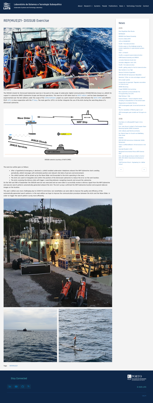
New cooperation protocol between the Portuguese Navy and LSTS (129, 93)
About (80, 6)
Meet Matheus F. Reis (124, 96)
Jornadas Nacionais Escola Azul (127, 60)
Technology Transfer (134, 6)
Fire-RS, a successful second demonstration (130, 55)
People (104, 6)
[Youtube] (16, 386)
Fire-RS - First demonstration (126, 65)
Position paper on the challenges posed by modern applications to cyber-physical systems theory (131, 48)
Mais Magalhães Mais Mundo (127, 31)
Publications (113, 6)
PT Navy (34, 100)
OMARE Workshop (123, 87)
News (121, 6)
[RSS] (28, 386)
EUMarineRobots (50, 98)
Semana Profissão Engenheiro (127, 72)
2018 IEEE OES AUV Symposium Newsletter (130, 75)
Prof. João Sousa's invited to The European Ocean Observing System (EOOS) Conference (132, 127)
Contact (146, 6)
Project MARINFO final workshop (127, 89)
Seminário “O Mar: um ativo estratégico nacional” (132, 77)
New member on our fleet (126, 70)
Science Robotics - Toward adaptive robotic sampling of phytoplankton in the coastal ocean (132, 99)
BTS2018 (121, 138)
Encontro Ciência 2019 (125, 39)
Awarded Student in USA (125, 149)
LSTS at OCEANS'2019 (124, 41)
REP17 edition (82, 95)
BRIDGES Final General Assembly (127, 36)
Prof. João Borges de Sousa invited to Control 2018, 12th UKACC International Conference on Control (131, 158)
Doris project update (124, 80)
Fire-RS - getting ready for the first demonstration (132, 67)
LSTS (9, 100)
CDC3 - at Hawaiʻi (123, 53)
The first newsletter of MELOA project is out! (131, 110)
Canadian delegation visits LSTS (127, 62)
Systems (97, 6)
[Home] (8, 6)
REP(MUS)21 (14, 366)
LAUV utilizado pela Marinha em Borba (129, 131)
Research (87, 6)
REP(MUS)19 (122, 34)
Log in (144, 396)
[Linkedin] (10, 386)
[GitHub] (23, 386)
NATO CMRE (98, 98)
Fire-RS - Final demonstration (127, 44)
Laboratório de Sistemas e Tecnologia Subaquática (38, 4)
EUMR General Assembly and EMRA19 (129, 57)
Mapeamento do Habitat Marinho (128, 103)
